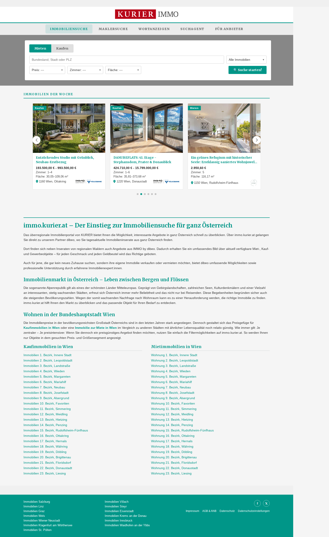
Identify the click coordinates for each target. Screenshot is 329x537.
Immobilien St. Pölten (37, 530)
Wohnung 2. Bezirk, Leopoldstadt (174, 360)
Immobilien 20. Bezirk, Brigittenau (47, 457)
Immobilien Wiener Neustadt (42, 520)
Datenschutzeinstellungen (254, 511)
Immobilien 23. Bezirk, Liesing (45, 473)
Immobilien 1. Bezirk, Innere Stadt (47, 355)
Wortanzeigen (154, 29)
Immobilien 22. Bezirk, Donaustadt (48, 468)
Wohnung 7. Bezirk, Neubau (171, 387)
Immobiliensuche (69, 29)
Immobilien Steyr (116, 506)
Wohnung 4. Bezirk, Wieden (170, 371)
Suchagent (192, 29)
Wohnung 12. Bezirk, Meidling (172, 414)
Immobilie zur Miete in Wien (96, 327)
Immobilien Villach (116, 501)
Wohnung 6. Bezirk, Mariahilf (171, 382)
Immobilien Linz (34, 506)
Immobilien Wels (34, 516)
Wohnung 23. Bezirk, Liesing (171, 473)
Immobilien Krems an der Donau (125, 516)
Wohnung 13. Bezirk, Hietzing (172, 419)
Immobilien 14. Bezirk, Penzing (45, 425)
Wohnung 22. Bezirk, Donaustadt (174, 468)
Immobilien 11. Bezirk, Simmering (47, 409)
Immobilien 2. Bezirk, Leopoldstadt (48, 360)
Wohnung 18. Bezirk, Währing (172, 446)
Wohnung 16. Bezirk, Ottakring (172, 435)
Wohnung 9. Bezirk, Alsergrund (173, 398)
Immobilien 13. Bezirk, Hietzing (45, 419)
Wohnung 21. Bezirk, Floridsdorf (174, 462)
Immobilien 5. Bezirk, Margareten (47, 376)
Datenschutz (227, 511)
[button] (36, 140)
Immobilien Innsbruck (118, 520)
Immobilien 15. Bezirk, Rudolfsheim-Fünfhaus (56, 430)
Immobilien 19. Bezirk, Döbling (45, 452)
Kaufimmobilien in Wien (42, 327)
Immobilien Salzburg (37, 501)
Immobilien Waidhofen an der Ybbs (127, 525)
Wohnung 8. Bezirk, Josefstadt (172, 392)
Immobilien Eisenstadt (119, 511)
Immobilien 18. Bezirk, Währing (46, 446)
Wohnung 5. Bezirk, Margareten (173, 376)
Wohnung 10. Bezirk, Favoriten (173, 403)
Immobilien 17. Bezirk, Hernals (45, 441)
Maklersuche (113, 29)
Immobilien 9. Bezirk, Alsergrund (46, 398)
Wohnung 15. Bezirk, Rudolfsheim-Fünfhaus (182, 430)
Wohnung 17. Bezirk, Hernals (171, 441)
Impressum (192, 511)
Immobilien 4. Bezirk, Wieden (44, 371)
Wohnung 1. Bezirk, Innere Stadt (174, 355)
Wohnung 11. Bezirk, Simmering (174, 409)
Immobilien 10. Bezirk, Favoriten (46, 403)
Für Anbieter (229, 29)
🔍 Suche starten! (247, 70)
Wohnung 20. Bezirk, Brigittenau (174, 457)
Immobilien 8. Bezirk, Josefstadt (46, 392)
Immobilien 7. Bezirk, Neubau (44, 387)
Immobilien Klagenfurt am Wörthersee (48, 525)
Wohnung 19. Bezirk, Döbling (171, 452)
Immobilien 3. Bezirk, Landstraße (47, 366)
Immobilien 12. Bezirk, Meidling (46, 414)
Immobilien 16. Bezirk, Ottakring (46, 435)
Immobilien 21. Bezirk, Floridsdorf (47, 462)
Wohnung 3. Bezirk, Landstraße (173, 366)
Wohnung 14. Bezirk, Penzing (172, 425)
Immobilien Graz (34, 511)
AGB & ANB (209, 511)
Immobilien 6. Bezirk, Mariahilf (45, 382)
